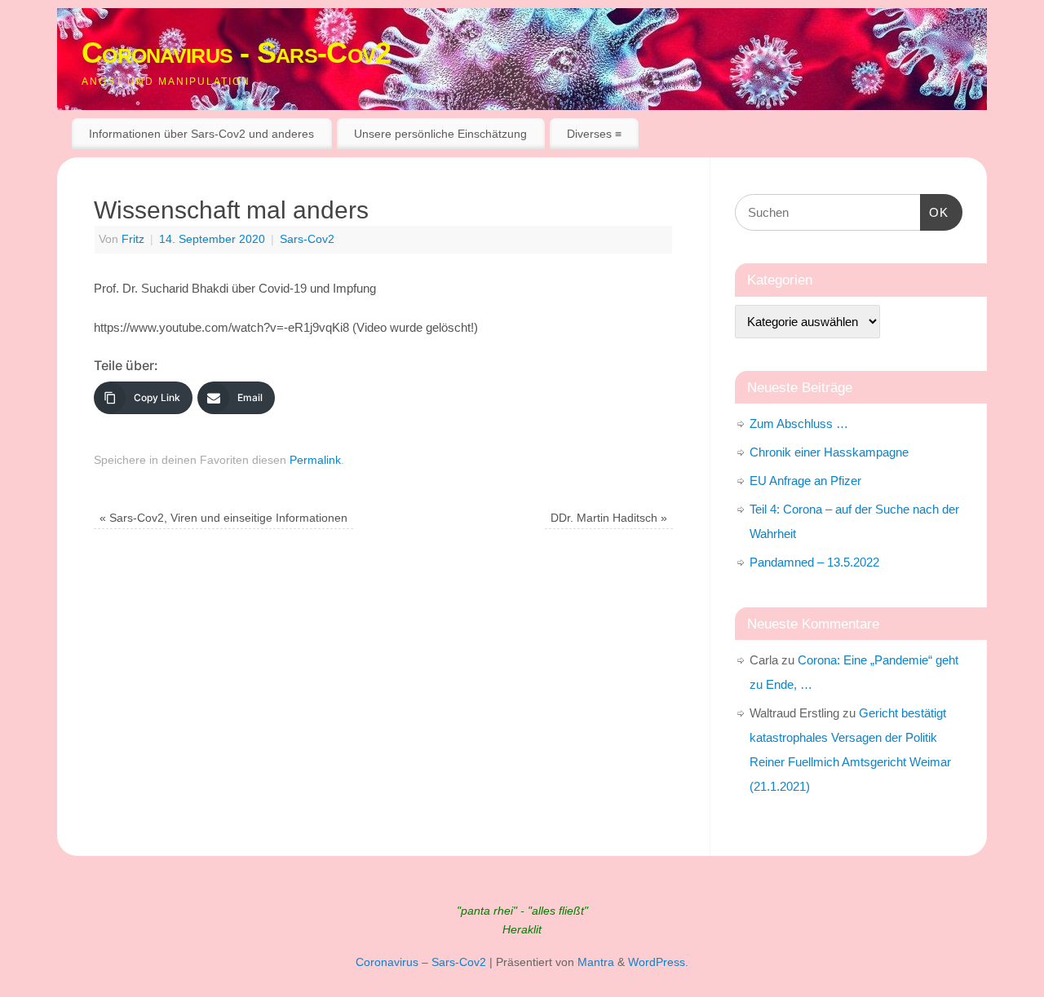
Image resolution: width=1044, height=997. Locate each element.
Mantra (595, 962)
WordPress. (658, 962)
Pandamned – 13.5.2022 (814, 562)
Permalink (315, 460)
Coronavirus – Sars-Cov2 (421, 962)
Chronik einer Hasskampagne (829, 452)
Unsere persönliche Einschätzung (440, 133)
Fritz (133, 239)
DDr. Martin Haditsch (609, 518)
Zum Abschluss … (799, 423)
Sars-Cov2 (307, 239)
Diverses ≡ (594, 133)
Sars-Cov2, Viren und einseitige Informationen (223, 518)
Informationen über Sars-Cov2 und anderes (201, 133)
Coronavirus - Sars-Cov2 (236, 52)
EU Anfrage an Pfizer (805, 480)
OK (934, 212)
